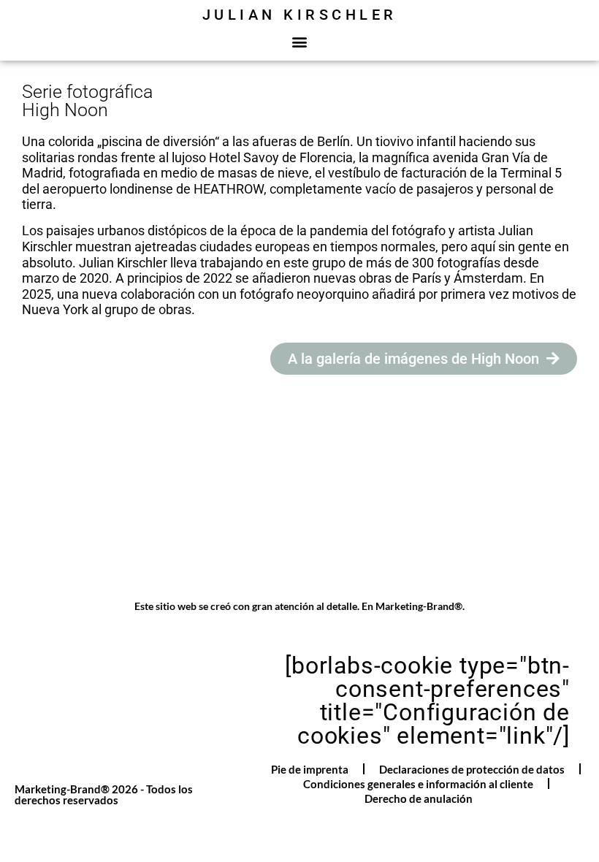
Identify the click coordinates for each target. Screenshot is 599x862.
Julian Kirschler (299, 14)
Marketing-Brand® (418, 606)
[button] (300, 41)
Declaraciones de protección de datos (472, 769)
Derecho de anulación (419, 798)
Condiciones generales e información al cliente (418, 783)
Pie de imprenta (309, 769)
